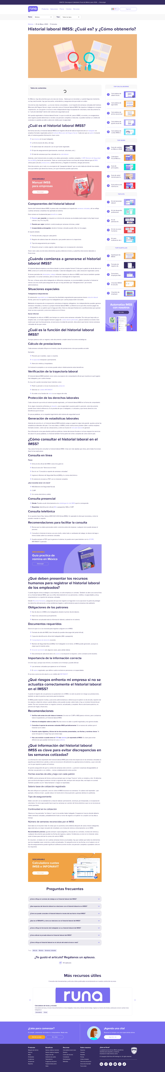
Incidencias (31, 1059)
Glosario (65, 1052)
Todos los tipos (67, 17)
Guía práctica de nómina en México (116, 185)
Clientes (82, 1052)
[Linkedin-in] (101, 1064)
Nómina (37, 17)
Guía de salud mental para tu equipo (116, 176)
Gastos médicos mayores (52, 1052)
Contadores (66, 1057)
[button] (30, 1000)
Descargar (102, 2)
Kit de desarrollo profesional (116, 211)
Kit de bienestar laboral (116, 202)
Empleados (31, 1057)
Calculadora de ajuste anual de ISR (116, 122)
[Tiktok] (124, 1064)
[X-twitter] (119, 1064)
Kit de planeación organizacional (116, 221)
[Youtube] (115, 1064)
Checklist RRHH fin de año (116, 284)
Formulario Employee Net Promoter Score (116, 274)
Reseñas (82, 1054)
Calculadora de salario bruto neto (116, 94)
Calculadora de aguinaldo (116, 104)
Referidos (65, 1061)
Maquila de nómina (33, 1050)
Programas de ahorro (51, 1061)
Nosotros (82, 1050)
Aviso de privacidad (85, 1064)
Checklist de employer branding (115, 293)
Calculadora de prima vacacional (116, 113)
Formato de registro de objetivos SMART (115, 265)
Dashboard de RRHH (115, 256)
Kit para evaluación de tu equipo (116, 239)
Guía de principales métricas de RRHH (115, 167)
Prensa (82, 1057)
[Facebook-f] (106, 1064)
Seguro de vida (49, 1054)
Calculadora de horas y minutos (46, 1006)
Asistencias (31, 1061)
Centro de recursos (68, 1054)
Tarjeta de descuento (51, 1064)
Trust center (83, 1066)
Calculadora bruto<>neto (69, 1050)
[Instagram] (110, 1064)
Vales (46, 1066)
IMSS (29, 1054)
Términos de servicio (85, 1061)
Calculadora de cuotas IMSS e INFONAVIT (116, 132)
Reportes (30, 1064)
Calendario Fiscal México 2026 (115, 157)
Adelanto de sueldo (50, 1057)
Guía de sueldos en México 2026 (116, 148)
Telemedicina (49, 1059)
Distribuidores (66, 1059)
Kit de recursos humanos (116, 230)
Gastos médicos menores (52, 1050)
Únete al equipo (84, 1059)
